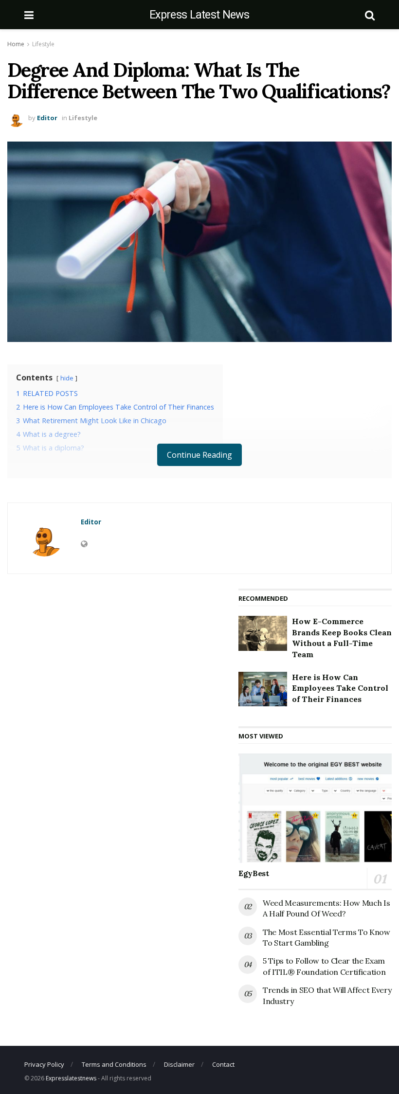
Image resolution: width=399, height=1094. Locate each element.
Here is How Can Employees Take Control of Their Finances (340, 688)
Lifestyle (43, 44)
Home (15, 44)
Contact (223, 1064)
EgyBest (253, 873)
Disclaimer (179, 1064)
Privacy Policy (44, 1064)
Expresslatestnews (71, 1078)
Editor (47, 117)
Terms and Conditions (114, 1064)
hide (66, 378)
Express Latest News (199, 14)
